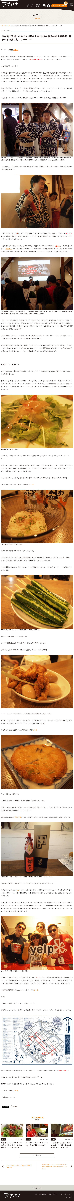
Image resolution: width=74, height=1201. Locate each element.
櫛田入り (9, 248)
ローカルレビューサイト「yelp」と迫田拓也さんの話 (19, 1166)
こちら (15, 50)
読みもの (7, 25)
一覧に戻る (37, 1155)
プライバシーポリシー (66, 1194)
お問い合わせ (53, 1194)
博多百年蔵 (18, 817)
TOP (2, 25)
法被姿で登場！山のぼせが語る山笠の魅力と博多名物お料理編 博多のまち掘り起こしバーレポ (54, 1166)
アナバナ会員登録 (40, 1194)
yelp (17, 890)
